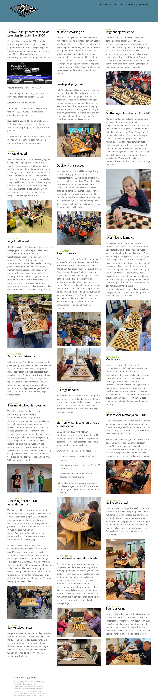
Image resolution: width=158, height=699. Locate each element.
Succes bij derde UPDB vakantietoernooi (22, 502)
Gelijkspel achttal (117, 502)
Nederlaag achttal (68, 674)
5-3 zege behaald (68, 390)
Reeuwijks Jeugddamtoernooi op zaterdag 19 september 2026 (28, 33)
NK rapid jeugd (17, 153)
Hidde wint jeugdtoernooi (24, 667)
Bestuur (118, 4)
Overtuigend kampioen (121, 237)
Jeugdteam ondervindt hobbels (77, 558)
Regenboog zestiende (120, 32)
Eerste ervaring (115, 608)
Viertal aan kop (115, 359)
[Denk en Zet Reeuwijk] (23, 15)
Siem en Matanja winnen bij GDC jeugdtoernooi (78, 424)
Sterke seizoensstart (20, 627)
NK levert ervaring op (70, 32)
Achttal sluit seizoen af (21, 356)
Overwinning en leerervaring (124, 673)
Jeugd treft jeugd (18, 241)
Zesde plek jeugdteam (71, 84)
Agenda (129, 4)
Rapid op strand (67, 253)
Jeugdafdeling (142, 4)
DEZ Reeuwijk (105, 4)
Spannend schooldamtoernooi (27, 405)
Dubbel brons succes (70, 165)
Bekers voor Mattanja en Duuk (126, 415)
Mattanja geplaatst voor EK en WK (128, 113)
